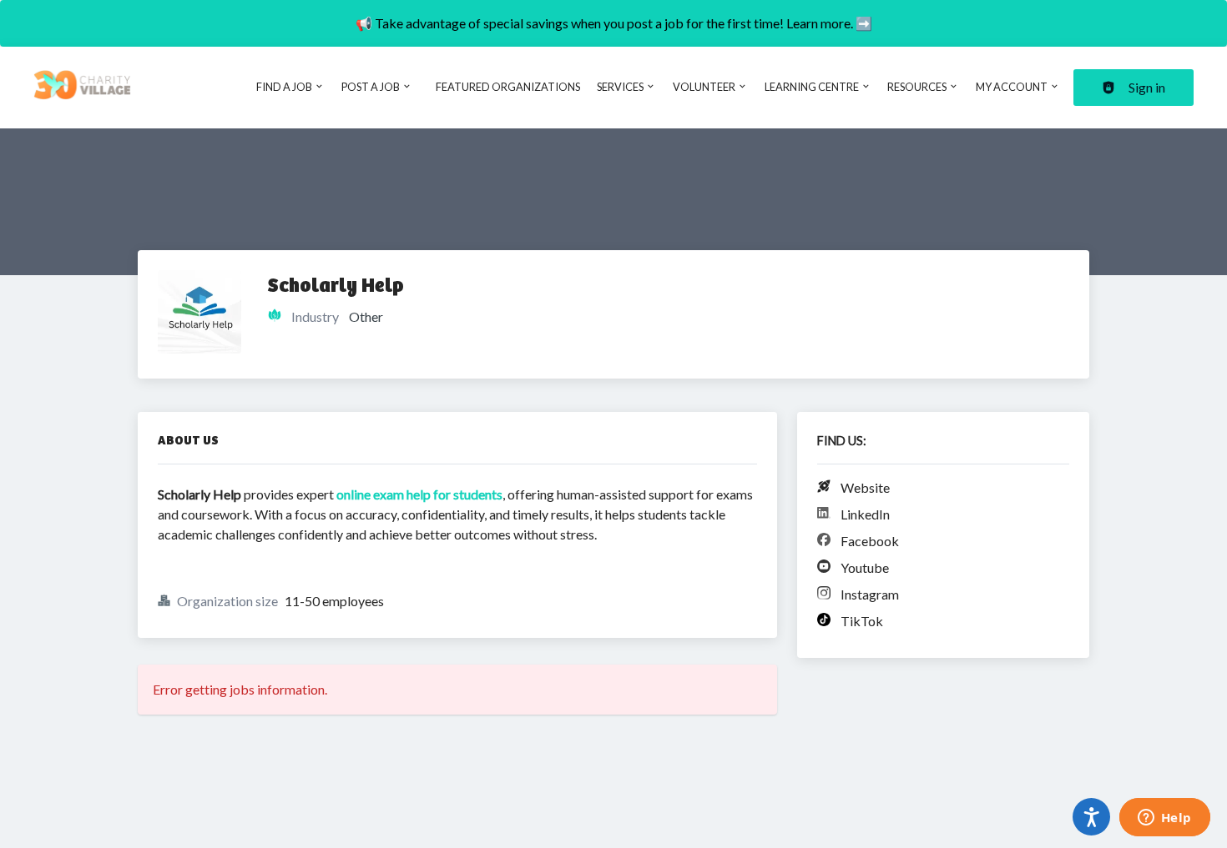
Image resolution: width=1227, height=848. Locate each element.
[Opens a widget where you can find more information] (1164, 819)
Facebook (870, 541)
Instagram (870, 594)
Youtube (865, 567)
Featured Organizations (508, 86)
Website (865, 487)
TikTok (862, 621)
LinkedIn (865, 514)
